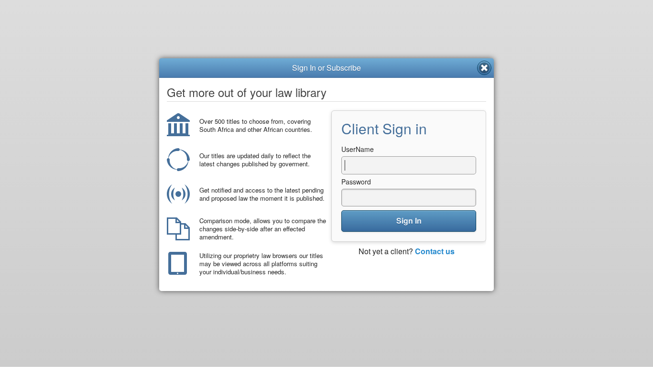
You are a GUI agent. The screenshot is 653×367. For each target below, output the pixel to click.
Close (484, 68)
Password (356, 181)
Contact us (435, 251)
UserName (357, 149)
